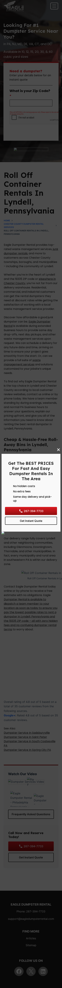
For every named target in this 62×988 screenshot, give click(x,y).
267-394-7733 (33, 511)
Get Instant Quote (31, 520)
